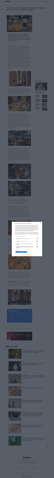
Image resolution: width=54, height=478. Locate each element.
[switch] (37, 238)
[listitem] (27, 236)
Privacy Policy (31, 254)
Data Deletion (22, 254)
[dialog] (27, 239)
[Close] (40, 223)
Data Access (27, 254)
